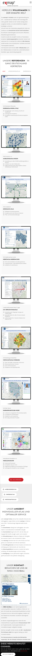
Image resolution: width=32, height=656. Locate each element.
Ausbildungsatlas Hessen (10, 158)
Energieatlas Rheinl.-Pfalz (10, 108)
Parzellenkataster (8, 460)
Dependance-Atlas (8, 209)
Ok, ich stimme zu (8, 654)
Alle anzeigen (17, 479)
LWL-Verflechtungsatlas (10, 309)
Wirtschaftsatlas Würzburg (11, 360)
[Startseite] (10, 3)
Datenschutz (24, 651)
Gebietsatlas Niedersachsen (11, 259)
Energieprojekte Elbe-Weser (11, 410)
